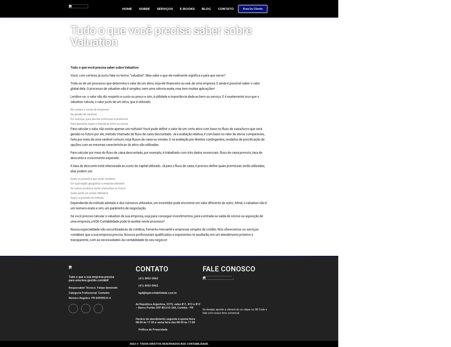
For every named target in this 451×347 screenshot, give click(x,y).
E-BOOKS (187, 9)
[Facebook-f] (73, 308)
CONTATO (226, 9)
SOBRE (144, 9)
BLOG (206, 9)
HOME (127, 9)
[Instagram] (85, 308)
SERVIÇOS (165, 9)
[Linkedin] (98, 308)
